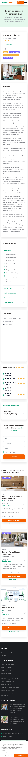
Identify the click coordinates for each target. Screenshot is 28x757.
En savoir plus (13, 524)
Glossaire (3, 655)
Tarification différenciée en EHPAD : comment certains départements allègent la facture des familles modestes (17, 708)
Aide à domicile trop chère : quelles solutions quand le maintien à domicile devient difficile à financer (17, 720)
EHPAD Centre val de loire (8, 676)
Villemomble (8, 21)
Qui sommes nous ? (6, 653)
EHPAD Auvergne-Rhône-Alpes (10, 687)
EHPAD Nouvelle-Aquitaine (8, 690)
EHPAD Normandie (6, 673)
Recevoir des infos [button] (14, 520)
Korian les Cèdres (18, 21)
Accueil (6, 17)
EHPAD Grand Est (6, 667)
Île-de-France (7, 19)
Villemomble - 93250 (10, 38)
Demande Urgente (11, 452)
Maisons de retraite (16, 17)
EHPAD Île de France (6, 670)
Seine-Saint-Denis (18, 19)
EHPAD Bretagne (6, 684)
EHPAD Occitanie (6, 696)
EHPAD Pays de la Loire (7, 681)
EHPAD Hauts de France (7, 664)
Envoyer (14, 456)
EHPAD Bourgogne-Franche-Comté (11, 679)
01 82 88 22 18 (7, 737)
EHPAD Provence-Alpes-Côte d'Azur (11, 693)
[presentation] (4, 74)
